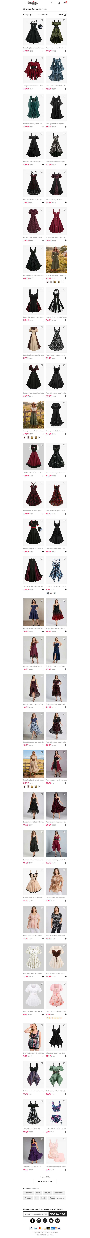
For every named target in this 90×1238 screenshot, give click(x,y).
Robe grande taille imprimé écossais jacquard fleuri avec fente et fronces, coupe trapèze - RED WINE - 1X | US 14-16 (33, 237)
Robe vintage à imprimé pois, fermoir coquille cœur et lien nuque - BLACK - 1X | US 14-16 (56, 317)
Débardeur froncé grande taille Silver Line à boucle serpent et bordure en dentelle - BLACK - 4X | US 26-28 (56, 1053)
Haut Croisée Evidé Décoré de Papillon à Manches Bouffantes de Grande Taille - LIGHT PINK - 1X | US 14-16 (33, 935)
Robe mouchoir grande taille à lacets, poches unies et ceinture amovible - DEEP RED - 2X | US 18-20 (56, 860)
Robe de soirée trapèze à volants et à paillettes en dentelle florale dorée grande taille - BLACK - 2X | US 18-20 (33, 860)
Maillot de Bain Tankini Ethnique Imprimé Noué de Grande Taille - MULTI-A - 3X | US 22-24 (33, 1053)
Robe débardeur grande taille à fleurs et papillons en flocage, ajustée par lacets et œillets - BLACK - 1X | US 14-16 (56, 549)
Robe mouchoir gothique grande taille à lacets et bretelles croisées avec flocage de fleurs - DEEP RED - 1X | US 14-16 (56, 780)
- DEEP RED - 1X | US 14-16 (32, 473)
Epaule (52, 1198)
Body (43, 1198)
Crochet (28, 1198)
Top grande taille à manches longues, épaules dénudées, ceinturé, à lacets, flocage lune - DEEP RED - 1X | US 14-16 (33, 86)
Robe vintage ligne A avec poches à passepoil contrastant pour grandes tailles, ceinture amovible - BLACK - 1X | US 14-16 (33, 549)
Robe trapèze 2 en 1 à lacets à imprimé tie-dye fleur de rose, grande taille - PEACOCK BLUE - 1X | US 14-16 (56, 86)
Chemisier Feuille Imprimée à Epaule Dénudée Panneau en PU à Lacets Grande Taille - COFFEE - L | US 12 (56, 898)
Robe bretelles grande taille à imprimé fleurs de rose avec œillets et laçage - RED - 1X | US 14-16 (56, 511)
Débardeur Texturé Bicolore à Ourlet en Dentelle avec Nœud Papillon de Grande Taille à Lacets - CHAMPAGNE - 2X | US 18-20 (33, 898)
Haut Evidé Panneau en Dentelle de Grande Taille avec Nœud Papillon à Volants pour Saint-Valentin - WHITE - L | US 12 (33, 1011)
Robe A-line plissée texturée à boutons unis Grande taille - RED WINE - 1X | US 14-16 (56, 237)
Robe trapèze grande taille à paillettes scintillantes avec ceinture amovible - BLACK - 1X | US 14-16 (56, 473)
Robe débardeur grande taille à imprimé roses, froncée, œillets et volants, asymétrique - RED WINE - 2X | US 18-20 (33, 704)
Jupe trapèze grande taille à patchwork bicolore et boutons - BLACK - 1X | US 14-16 (33, 586)
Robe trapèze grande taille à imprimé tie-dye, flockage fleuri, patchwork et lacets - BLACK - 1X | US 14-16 (33, 275)
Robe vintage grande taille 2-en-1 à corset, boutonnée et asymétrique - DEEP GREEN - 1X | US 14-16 (56, 48)
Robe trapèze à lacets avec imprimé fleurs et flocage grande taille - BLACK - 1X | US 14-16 (56, 355)
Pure (38, 1193)
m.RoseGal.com (34, 3)
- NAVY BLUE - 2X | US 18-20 (56, 1129)
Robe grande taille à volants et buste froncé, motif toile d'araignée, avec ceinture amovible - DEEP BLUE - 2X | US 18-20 (33, 822)
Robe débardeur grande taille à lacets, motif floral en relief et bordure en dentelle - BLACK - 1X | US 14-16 (56, 393)
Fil (36, 1198)
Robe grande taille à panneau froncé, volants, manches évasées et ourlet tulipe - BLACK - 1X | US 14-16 (56, 124)
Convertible (59, 1193)
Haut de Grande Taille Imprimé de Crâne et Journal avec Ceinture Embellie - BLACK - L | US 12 (56, 935)
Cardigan (28, 1193)
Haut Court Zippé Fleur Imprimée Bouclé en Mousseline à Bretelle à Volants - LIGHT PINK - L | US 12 (56, 1011)
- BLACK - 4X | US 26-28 (31, 1129)
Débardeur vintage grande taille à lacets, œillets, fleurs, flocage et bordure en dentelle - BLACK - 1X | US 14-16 (33, 317)
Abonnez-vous (57, 1214)
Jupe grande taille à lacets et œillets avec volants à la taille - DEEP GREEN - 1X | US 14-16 (33, 431)
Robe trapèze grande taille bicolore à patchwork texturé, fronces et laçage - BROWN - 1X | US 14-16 (33, 355)
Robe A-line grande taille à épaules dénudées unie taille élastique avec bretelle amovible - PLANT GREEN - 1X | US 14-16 (56, 275)
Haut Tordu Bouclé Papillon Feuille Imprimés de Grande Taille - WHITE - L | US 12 (33, 973)
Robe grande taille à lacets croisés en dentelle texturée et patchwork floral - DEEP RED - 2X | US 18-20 (33, 666)
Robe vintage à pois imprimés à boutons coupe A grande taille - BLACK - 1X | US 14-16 (33, 393)
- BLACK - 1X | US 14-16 (54, 199)
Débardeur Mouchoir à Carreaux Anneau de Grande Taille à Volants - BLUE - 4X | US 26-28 (56, 586)
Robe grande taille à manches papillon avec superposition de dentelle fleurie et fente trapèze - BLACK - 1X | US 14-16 (56, 431)
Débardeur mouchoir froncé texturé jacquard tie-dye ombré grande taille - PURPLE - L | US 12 (33, 1091)
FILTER (60, 15)
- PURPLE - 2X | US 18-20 (32, 1167)
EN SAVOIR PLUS (45, 1181)
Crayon (47, 1193)
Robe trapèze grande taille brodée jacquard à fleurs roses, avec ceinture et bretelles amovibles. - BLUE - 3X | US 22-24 (33, 628)
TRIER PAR (42, 15)
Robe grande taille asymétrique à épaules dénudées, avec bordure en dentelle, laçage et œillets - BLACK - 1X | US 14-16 (33, 161)
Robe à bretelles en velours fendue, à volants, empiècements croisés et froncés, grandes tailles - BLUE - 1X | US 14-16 (56, 666)
